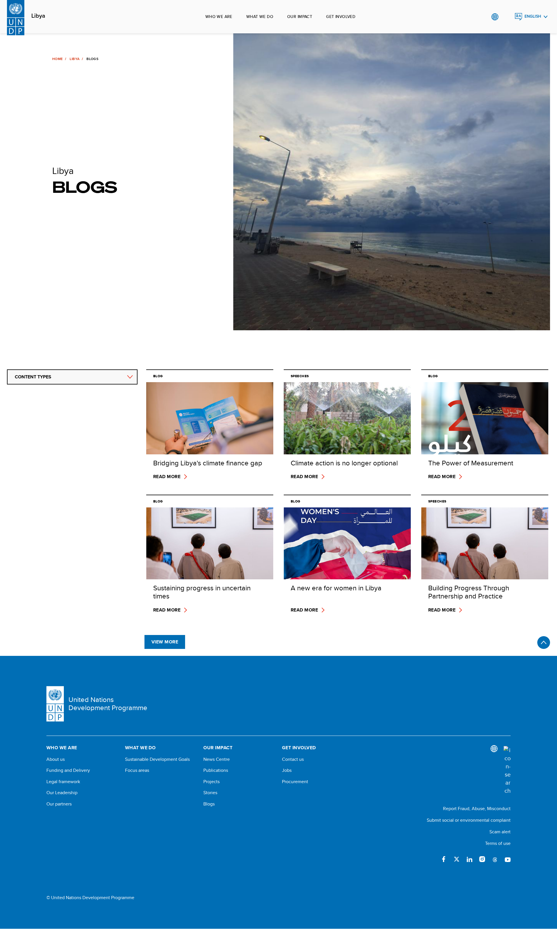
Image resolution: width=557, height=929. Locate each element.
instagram (482, 859)
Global (494, 17)
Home (57, 59)
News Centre (216, 759)
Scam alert (500, 831)
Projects (211, 782)
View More (164, 641)
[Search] (507, 770)
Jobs (287, 770)
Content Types (33, 376)
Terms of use (498, 843)
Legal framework (63, 782)
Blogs (209, 804)
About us (55, 759)
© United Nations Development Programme (90, 897)
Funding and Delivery (68, 770)
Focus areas (137, 770)
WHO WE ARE (218, 16)
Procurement (295, 782)
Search (506, 17)
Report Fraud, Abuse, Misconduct (477, 808)
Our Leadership (61, 793)
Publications (215, 770)
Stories (210, 793)
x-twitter (457, 859)
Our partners (59, 804)
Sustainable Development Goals (157, 759)
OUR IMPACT (299, 16)
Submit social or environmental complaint (469, 820)
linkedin (469, 859)
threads (495, 859)
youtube (508, 859)
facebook (444, 859)
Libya (38, 15)
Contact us (293, 759)
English (533, 16)
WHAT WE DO (259, 16)
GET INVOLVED (340, 16)
